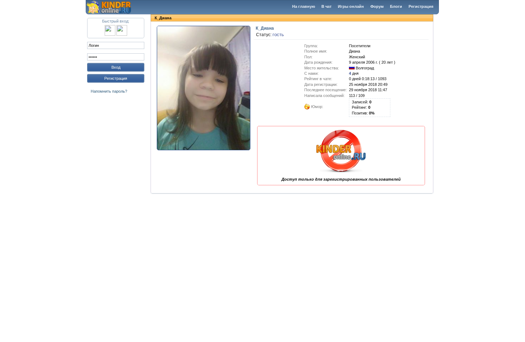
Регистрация (421, 6)
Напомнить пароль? (109, 91)
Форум (377, 6)
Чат (113, 7)
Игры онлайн (351, 6)
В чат (326, 6)
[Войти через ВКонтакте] (110, 34)
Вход (115, 67)
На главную (303, 6)
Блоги (396, 6)
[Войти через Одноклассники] (121, 34)
